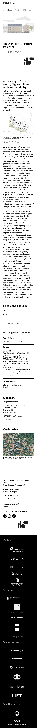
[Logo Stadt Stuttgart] (17, 559)
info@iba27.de (9, 498)
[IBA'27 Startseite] (9, 3)
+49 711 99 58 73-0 (14, 496)
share (4, 465)
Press (5, 506)
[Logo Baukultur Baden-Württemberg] (17, 608)
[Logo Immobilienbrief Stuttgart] (17, 687)
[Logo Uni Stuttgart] (17, 567)
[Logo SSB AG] (17, 722)
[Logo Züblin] (17, 618)
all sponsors (18, 637)
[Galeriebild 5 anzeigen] (15, 142)
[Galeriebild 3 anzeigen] (10, 142)
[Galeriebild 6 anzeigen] (18, 142)
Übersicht (7, 10)
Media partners (11, 642)
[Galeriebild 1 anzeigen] (4, 142)
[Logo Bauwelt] (17, 658)
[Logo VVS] (17, 713)
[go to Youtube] (9, 516)
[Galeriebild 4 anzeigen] (12, 142)
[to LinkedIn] (5, 516)
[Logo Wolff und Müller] (17, 628)
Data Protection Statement (15, 511)
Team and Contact (11, 504)
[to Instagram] (14, 516)
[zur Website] (17, 573)
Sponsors (8, 590)
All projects (13, 51)
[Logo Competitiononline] (17, 667)
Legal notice (8, 509)
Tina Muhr (9, 419)
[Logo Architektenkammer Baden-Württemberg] (17, 550)
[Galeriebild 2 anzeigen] (7, 142)
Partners (8, 540)
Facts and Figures (23, 10)
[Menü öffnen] (30, 2)
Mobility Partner (12, 703)
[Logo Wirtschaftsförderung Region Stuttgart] (17, 582)
